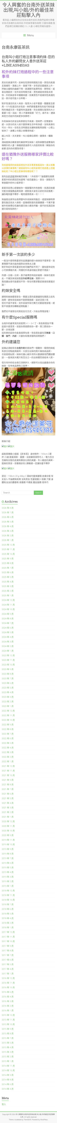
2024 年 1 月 (8, 651)
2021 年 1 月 (8, 817)
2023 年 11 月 (8, 660)
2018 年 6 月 (8, 909)
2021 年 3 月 (8, 807)
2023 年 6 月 (8, 683)
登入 (4, 1104)
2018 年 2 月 (8, 923)
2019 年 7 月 (8, 858)
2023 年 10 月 (8, 664)
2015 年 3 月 (8, 1052)
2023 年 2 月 (8, 701)
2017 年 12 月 (8, 932)
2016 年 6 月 (8, 992)
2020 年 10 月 (8, 830)
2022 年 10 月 (8, 720)
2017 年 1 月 (8, 973)
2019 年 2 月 (8, 881)
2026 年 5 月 (8, 522)
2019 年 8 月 (8, 854)
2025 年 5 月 (8, 577)
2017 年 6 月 (8, 960)
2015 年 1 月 (8, 1061)
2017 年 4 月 (8, 969)
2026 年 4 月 (8, 526)
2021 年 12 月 (8, 766)
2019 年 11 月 (8, 840)
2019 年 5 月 (8, 867)
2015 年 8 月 (8, 1033)
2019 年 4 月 (8, 872)
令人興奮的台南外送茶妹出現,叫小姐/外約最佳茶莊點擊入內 (28, 10)
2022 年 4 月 (8, 747)
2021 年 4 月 (8, 803)
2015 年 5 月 (8, 1043)
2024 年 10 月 (8, 609)
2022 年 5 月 (8, 743)
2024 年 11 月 (8, 605)
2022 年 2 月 (8, 757)
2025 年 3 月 (8, 586)
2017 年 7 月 (8, 955)
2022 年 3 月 (8, 752)
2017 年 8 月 (8, 950)
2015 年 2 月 (8, 1056)
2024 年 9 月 (8, 614)
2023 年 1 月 (8, 706)
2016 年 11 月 (8, 983)
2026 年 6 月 (8, 517)
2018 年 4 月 (8, 918)
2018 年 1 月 (8, 927)
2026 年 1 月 (8, 540)
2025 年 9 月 (8, 558)
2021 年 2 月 (8, 812)
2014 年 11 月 (8, 1066)
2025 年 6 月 (8, 572)
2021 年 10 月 (8, 775)
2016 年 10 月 (8, 987)
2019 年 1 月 (8, 886)
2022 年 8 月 (8, 729)
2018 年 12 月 (8, 890)
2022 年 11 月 (8, 715)
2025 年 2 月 (8, 591)
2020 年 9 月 (8, 835)
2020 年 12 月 (8, 821)
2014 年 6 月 (8, 1084)
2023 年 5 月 (8, 688)
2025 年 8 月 (8, 563)
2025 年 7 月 (8, 568)
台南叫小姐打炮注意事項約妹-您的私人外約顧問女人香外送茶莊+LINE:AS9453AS (28, 61)
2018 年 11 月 (8, 895)
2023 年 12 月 (8, 655)
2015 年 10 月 (8, 1024)
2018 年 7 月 (8, 904)
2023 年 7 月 (8, 678)
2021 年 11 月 (8, 771)
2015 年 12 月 (8, 1015)
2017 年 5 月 (8, 964)
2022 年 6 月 (8, 738)
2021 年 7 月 (8, 789)
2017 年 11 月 (8, 937)
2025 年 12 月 (8, 545)
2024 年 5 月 (8, 632)
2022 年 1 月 (8, 761)
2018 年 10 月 (8, 900)
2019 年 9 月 (8, 849)
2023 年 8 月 (8, 674)
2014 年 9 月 (8, 1075)
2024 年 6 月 (8, 628)
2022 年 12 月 (8, 711)
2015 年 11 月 (8, 1020)
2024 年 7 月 (8, 623)
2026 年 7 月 (8, 512)
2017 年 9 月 (8, 946)
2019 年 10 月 (8, 844)
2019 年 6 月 (8, 863)
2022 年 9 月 (8, 724)
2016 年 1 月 (8, 1010)
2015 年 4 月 (8, 1047)
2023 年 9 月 (8, 669)
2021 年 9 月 (8, 780)
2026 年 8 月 (8, 508)
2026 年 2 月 (8, 535)
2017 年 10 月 (8, 941)
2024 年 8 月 (8, 618)
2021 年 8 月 (8, 784)
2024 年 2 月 (8, 646)
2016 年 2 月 (8, 1006)
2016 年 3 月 (8, 1001)
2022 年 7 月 (8, 734)
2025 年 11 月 (8, 549)
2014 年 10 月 (8, 1070)
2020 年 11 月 (8, 826)
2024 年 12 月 (8, 600)
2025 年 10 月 (8, 554)
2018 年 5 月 (8, 913)
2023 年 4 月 (8, 692)
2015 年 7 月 (8, 1038)
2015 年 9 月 (8, 1029)
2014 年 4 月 (8, 1089)
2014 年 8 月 (8, 1079)
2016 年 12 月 (8, 978)
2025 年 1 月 (8, 595)
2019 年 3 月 (8, 877)
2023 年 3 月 (8, 697)
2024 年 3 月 (8, 641)
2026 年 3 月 (8, 531)
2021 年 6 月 (8, 794)
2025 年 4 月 (8, 581)
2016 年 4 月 (8, 996)
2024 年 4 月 (8, 637)
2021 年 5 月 (8, 798)
